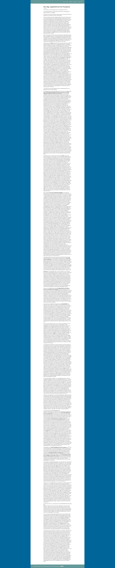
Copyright (74, 1)
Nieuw (67, 1)
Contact (79, 1)
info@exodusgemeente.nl (56, 566)
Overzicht (70, 1)
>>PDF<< (45, 8)
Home (64, 1)
